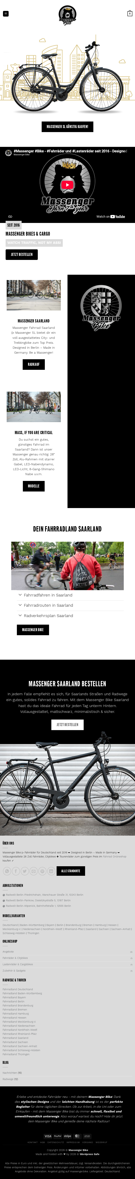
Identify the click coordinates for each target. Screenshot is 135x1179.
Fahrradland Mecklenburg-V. (19, 1022)
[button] (6, 14)
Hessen (112, 925)
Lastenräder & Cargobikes (18, 964)
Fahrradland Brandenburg (18, 1005)
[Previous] (7, 76)
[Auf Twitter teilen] (25, 871)
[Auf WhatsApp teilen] (7, 871)
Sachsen (104, 929)
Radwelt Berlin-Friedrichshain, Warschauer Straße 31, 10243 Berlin (43, 895)
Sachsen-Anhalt (120, 929)
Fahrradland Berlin (13, 1001)
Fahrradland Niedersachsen (19, 1026)
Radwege (8, 1079)
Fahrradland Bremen (15, 1009)
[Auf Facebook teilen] (16, 871)
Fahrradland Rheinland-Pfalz (20, 1034)
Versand (87, 1142)
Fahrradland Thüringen (16, 1054)
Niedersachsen (32, 929)
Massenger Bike (78, 1150)
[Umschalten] (20, 595)
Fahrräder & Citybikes (15, 958)
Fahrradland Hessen (14, 1017)
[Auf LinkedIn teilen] (51, 871)
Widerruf (101, 1142)
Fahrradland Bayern (14, 997)
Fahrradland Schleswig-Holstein (21, 1050)
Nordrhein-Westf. (53, 929)
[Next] (128, 76)
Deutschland (10, 925)
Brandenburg (73, 925)
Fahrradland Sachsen (15, 1042)
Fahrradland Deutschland (18, 989)
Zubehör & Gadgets (14, 970)
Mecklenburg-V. (12, 929)
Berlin (60, 925)
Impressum (73, 1142)
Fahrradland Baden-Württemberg (22, 993)
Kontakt (33, 1142)
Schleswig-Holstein (14, 933)
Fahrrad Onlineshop (114, 856)
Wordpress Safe (89, 1154)
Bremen (88, 925)
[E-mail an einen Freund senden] (34, 871)
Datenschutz (55, 1142)
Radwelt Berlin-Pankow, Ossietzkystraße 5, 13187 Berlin (37, 900)
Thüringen (33, 933)
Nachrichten (10, 1073)
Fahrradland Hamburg (16, 1013)
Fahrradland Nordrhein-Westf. (20, 1030)
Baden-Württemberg (32, 925)
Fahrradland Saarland (15, 1038)
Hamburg (100, 925)
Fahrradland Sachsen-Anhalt (20, 1046)
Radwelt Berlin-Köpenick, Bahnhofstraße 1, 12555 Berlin (37, 906)
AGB (42, 1142)
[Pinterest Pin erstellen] (42, 871)
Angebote (8, 951)
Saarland (91, 929)
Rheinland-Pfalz (74, 929)
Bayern (50, 925)
